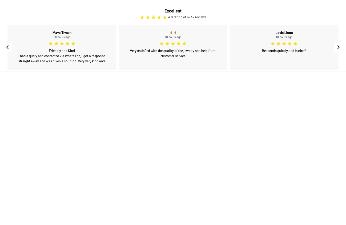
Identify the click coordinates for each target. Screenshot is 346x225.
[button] (338, 47)
